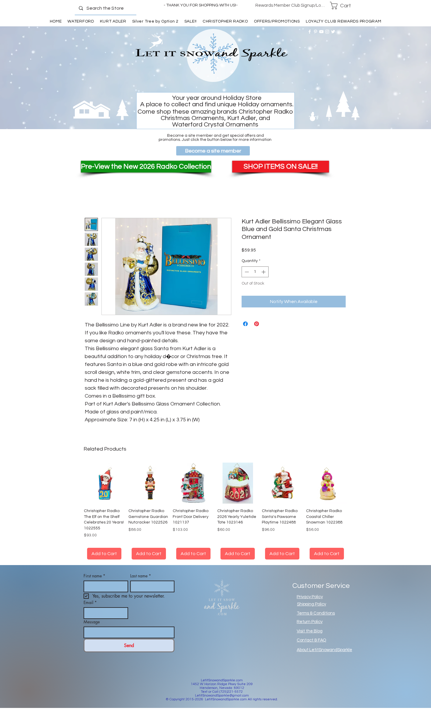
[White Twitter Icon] (333, 31)
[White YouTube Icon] (321, 31)
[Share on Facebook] (245, 323)
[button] (344, 5)
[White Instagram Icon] (327, 31)
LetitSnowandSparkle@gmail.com (222, 695)
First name (94, 575)
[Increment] (264, 272)
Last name (140, 575)
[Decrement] (246, 272)
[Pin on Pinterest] (256, 323)
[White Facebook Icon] (309, 31)
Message (92, 621)
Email (90, 602)
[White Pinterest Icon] (315, 31)
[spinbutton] (255, 272)
